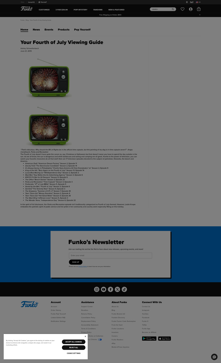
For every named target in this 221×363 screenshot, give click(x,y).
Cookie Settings (73, 353)
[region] (46, 346)
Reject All (73, 347)
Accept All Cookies (73, 342)
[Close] (85, 336)
